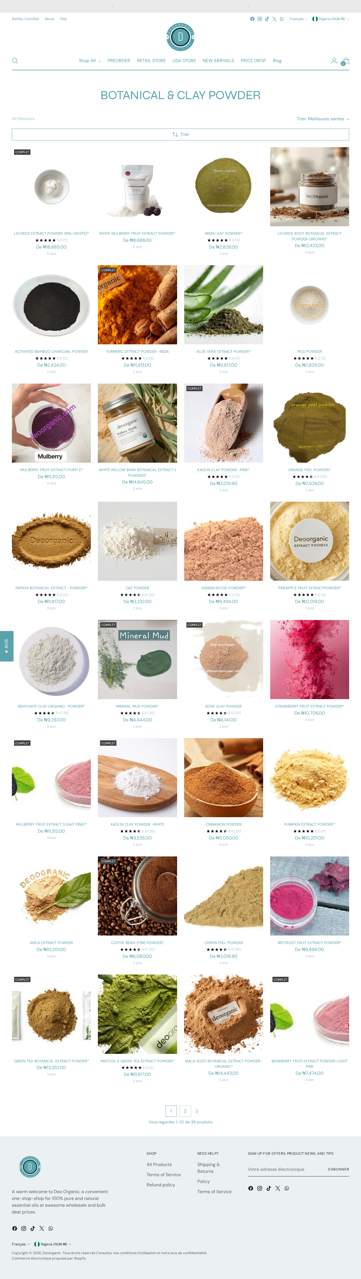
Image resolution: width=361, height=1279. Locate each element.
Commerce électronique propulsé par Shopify (49, 1258)
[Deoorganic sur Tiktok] (267, 18)
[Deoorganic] (180, 37)
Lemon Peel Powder (223, 942)
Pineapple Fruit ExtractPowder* (309, 588)
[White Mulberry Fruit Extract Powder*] (137, 186)
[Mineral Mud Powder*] (137, 659)
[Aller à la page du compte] (334, 60)
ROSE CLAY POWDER (224, 706)
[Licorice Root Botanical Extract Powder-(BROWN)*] (309, 186)
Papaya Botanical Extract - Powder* (51, 588)
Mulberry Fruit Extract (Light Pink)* (51, 824)
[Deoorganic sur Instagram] (259, 18)
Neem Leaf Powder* (223, 233)
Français (297, 19)
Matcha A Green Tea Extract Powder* (137, 1061)
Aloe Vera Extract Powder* (224, 351)
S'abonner (338, 1169)
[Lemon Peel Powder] (223, 896)
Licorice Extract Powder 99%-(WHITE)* (51, 233)
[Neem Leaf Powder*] (223, 186)
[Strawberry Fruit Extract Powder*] (309, 659)
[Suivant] (248, 6)
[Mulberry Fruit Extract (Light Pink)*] (51, 777)
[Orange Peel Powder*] (309, 423)
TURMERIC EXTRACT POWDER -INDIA (137, 351)
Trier (185, 134)
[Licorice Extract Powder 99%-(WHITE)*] (51, 186)
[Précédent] (113, 6)
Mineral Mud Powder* (137, 706)
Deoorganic (52, 1253)
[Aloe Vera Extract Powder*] (223, 304)
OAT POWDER (137, 588)
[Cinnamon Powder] (223, 777)
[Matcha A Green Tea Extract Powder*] (137, 1014)
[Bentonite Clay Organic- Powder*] (51, 659)
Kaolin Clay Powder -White (137, 824)
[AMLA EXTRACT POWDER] (51, 896)
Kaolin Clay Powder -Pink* (223, 469)
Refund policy (161, 1185)
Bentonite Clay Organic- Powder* (51, 706)
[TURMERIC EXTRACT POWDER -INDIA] (137, 304)
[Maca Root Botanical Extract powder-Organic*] (223, 1014)
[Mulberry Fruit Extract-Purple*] (51, 423)
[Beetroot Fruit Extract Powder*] (309, 896)
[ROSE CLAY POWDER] (223, 659)
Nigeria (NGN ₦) (332, 19)
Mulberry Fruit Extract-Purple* (51, 469)
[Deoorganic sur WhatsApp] (281, 18)
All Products (159, 1164)
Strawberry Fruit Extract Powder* (309, 706)
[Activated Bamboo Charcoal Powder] (51, 304)
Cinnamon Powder (224, 824)
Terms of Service (164, 1175)
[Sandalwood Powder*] (223, 541)
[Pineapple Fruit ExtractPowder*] (309, 541)
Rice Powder (310, 351)
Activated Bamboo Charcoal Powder (51, 351)
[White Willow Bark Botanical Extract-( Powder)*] (137, 423)
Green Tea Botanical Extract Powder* (51, 1061)
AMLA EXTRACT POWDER (51, 942)
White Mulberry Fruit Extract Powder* (137, 233)
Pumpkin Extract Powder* (309, 824)
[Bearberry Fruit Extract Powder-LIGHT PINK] (309, 1014)
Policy (203, 1181)
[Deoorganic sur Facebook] (252, 18)
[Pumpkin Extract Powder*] (309, 777)
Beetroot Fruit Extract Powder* (309, 942)
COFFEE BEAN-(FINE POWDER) (137, 942)
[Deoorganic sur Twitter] (274, 18)
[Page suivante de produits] (196, 1111)
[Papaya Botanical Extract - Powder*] (51, 541)
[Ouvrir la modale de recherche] (15, 60)
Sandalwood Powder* (224, 588)
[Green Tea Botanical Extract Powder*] (51, 1014)
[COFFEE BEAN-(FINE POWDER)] (137, 896)
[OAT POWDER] (137, 541)
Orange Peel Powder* (309, 469)
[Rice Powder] (309, 304)
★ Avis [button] (6, 646)
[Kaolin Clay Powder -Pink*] (223, 423)
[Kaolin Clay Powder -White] (137, 777)
